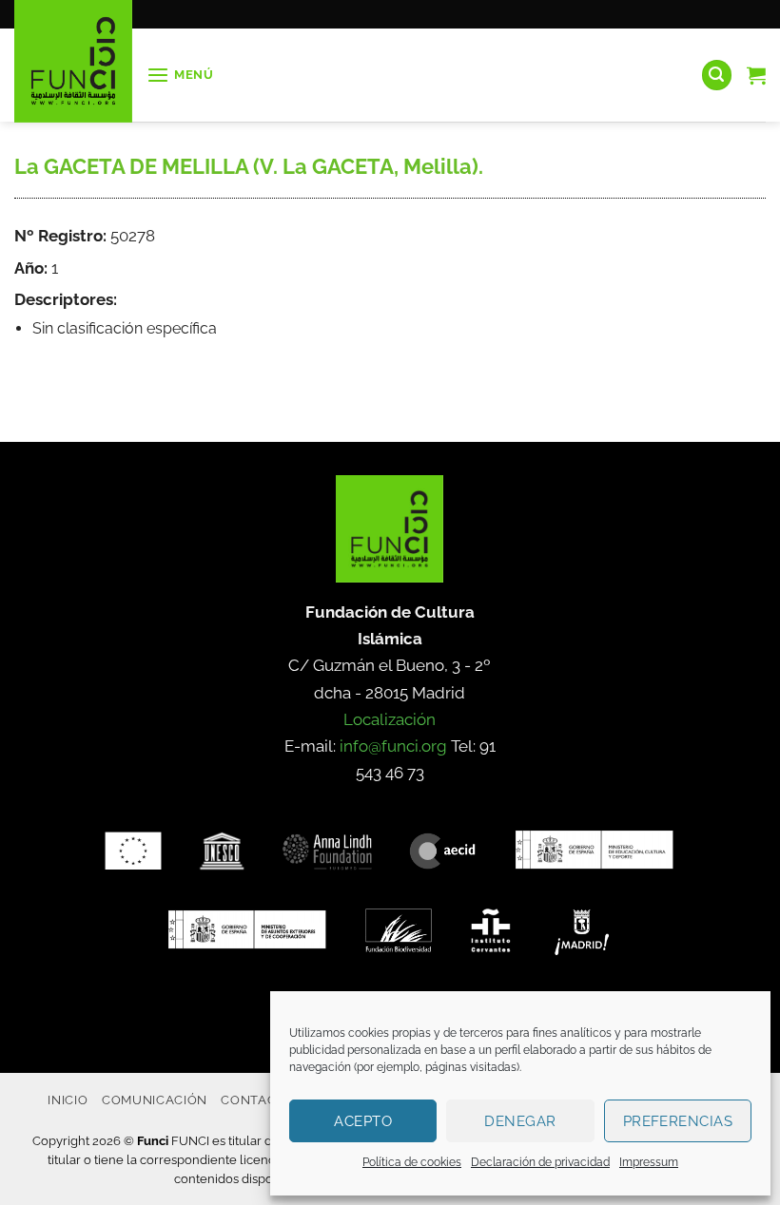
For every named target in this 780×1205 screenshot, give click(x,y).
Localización (389, 719)
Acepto (363, 1121)
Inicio (68, 1099)
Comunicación (154, 1099)
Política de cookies (411, 1162)
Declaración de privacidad (540, 1162)
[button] (180, 75)
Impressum (648, 1162)
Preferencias (677, 1121)
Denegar (520, 1121)
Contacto (257, 1099)
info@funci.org (393, 746)
